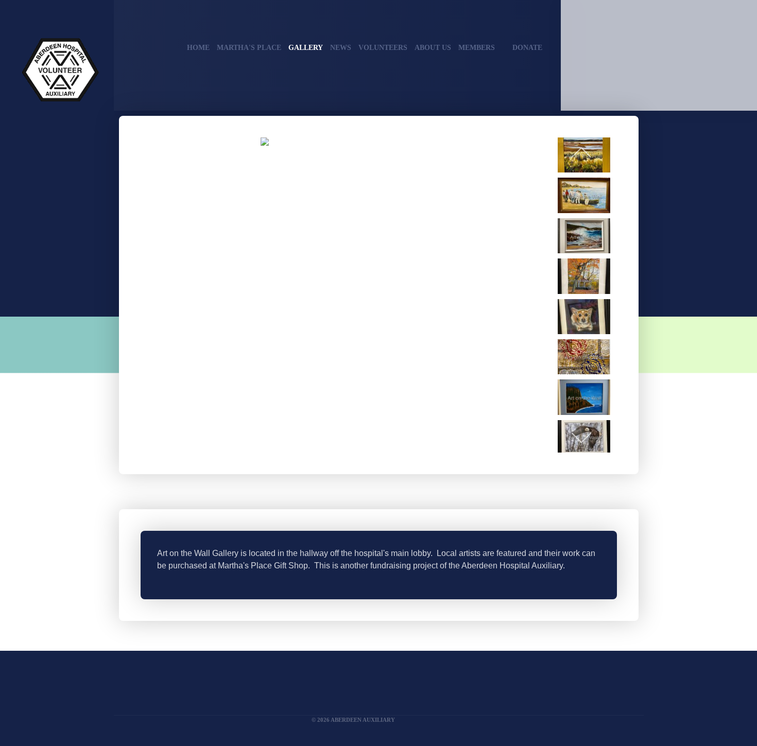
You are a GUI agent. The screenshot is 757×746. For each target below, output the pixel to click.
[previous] (581, 152)
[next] (581, 436)
